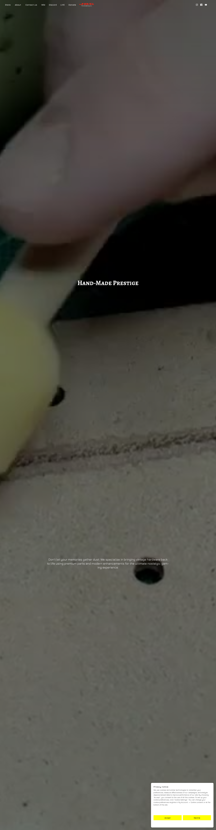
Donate (72, 5)
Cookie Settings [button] (182, 824)
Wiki (43, 5)
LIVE (62, 5)
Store (7, 5)
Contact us (31, 5)
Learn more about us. (163, 811)
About (18, 5)
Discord (53, 5)
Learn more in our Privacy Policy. (168, 809)
